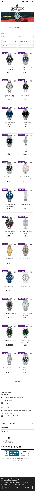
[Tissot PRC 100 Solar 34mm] (25, 223)
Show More (17, 381)
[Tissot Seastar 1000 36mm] (25, 86)
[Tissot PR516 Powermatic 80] (9, 59)
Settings (27, 487)
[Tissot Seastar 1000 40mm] (9, 114)
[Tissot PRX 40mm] (9, 141)
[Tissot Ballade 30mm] (9, 359)
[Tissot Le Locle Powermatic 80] (9, 86)
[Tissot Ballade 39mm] (9, 304)
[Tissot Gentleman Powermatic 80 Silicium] (25, 332)
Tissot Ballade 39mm (9, 313)
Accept (7, 487)
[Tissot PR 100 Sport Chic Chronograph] (25, 168)
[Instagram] (14, 446)
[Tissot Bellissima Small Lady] (25, 141)
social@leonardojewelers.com (13, 403)
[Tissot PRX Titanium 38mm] (25, 250)
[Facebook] (12, 446)
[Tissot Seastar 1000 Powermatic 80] (9, 195)
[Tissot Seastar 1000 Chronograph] (9, 223)
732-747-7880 (8, 400)
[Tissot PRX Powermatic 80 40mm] (25, 304)
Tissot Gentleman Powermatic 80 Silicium (25, 342)
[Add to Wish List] (11, 53)
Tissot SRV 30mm (25, 204)
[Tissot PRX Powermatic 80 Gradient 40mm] (25, 59)
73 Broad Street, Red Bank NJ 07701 (13, 396)
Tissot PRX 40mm (9, 149)
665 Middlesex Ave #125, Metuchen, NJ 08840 (16, 409)
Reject (17, 487)
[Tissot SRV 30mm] (25, 195)
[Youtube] (20, 446)
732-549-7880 (8, 413)
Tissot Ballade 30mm (9, 368)
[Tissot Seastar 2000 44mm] (9, 277)
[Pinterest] (17, 446)
